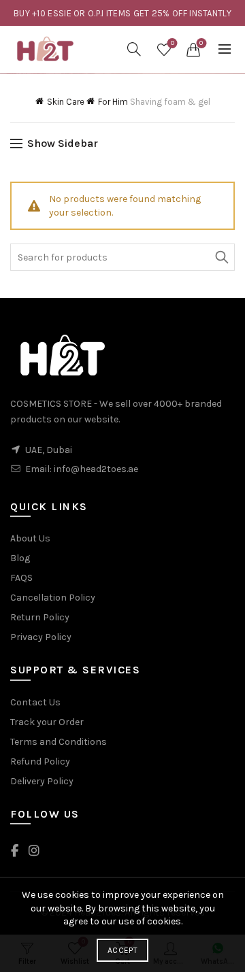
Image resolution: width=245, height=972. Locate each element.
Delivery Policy (42, 781)
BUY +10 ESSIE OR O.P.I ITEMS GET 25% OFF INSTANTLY (122, 13)
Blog (20, 558)
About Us (30, 538)
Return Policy (39, 617)
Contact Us (35, 702)
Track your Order (47, 722)
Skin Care (65, 102)
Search (221, 257)
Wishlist (172, 43)
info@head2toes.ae (96, 469)
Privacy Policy (40, 637)
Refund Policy (40, 761)
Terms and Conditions (58, 742)
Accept (122, 950)
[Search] (134, 49)
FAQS (21, 578)
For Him (113, 102)
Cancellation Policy (52, 597)
